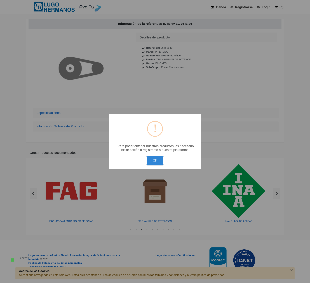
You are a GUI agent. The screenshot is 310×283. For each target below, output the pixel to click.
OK (155, 160)
